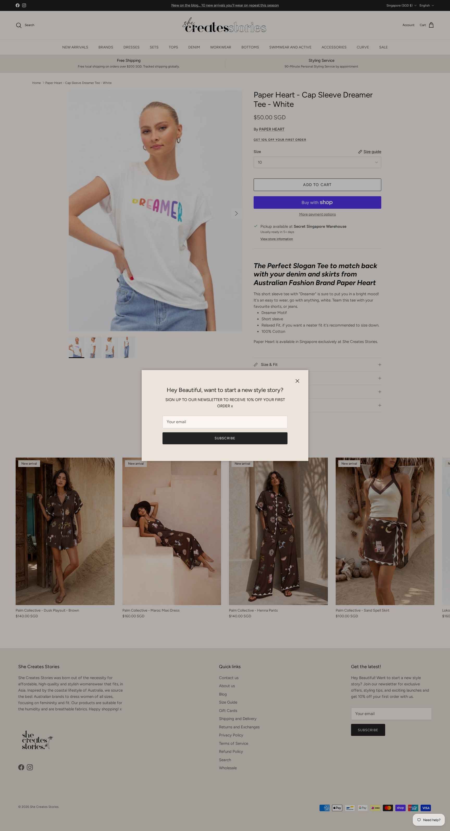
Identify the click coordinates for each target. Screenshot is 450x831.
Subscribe (225, 438)
